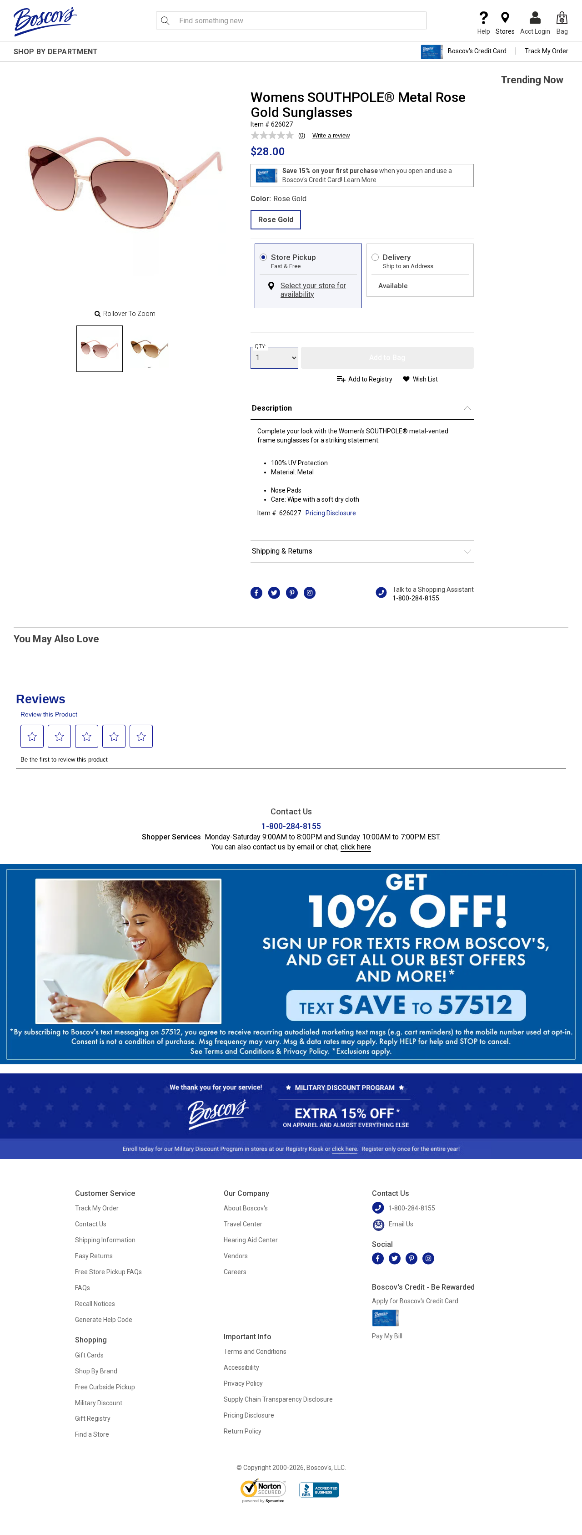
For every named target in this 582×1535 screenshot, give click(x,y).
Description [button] (272, 408)
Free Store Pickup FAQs (108, 1272)
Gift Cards (89, 1355)
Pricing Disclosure (249, 1415)
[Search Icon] (165, 20)
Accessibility (241, 1367)
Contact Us (90, 1224)
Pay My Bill (387, 1336)
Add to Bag (387, 357)
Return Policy (242, 1431)
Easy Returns (94, 1256)
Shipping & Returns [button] (282, 551)
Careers (235, 1272)
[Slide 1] (149, 348)
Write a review (331, 135)
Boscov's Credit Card (477, 51)
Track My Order (546, 51)
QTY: (260, 346)
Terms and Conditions (255, 1351)
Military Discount (98, 1403)
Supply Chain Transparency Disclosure (278, 1399)
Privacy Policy (243, 1383)
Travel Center (243, 1224)
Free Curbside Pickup (105, 1387)
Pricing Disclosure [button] (331, 513)
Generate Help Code (103, 1319)
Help (483, 31)
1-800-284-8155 (415, 598)
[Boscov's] (45, 21)
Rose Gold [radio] (275, 219)
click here (356, 847)
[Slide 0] (99, 348)
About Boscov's (246, 1208)
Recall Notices (95, 1303)
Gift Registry (92, 1418)
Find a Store (92, 1434)
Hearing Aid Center (251, 1240)
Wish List (425, 379)
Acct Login (535, 31)
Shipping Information (105, 1240)
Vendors (236, 1256)
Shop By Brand (96, 1371)
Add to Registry (370, 379)
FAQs (82, 1287)
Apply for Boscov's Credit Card (415, 1301)
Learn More (360, 179)
